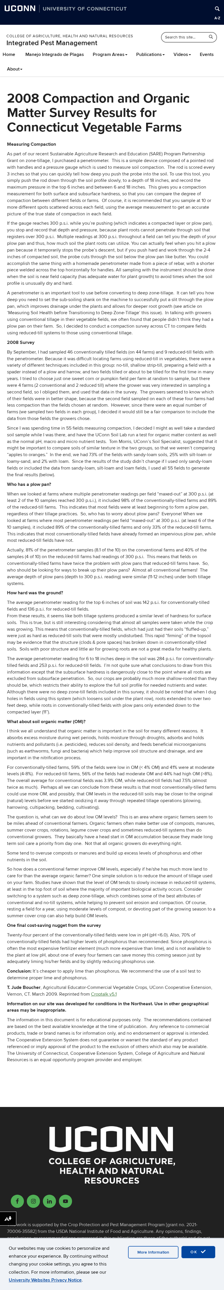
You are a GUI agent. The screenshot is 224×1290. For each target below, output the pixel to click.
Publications (149, 54)
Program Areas (109, 54)
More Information (153, 1252)
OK (194, 1251)
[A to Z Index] (217, 18)
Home (9, 54)
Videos (181, 54)
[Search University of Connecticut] (217, 8)
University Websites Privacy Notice (45, 1280)
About (13, 69)
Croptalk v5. (103, 994)
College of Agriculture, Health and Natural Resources (69, 36)
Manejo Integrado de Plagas (54, 54)
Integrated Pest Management (51, 43)
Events (207, 54)
